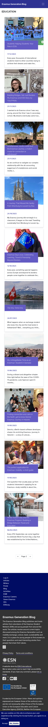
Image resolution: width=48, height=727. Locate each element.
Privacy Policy (8, 653)
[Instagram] (4, 648)
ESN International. (24, 666)
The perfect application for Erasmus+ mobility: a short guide (20, 468)
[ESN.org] (9, 659)
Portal (5, 586)
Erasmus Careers (10, 597)
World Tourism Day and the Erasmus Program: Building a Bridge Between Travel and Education (19, 521)
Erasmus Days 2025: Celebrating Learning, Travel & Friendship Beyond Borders (20, 257)
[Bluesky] (8, 679)
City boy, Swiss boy (15, 308)
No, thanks (14, 723)
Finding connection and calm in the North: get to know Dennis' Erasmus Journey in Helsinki (20, 417)
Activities (6, 591)
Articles (6, 580)
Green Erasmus (9, 599)
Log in (5, 578)
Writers (6, 583)
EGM (5, 594)
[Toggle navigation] (43, 4)
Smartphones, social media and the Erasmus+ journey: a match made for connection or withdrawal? (20, 150)
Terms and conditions (24, 653)
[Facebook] (4, 679)
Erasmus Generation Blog (14, 4)
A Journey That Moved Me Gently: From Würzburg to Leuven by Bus (21, 204)
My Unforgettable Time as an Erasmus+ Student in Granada (19, 361)
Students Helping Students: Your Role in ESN (20, 45)
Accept (5, 723)
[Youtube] (11, 679)
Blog (5, 589)
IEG (4, 602)
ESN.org (6, 605)
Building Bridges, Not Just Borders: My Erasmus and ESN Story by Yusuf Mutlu (21, 98)
